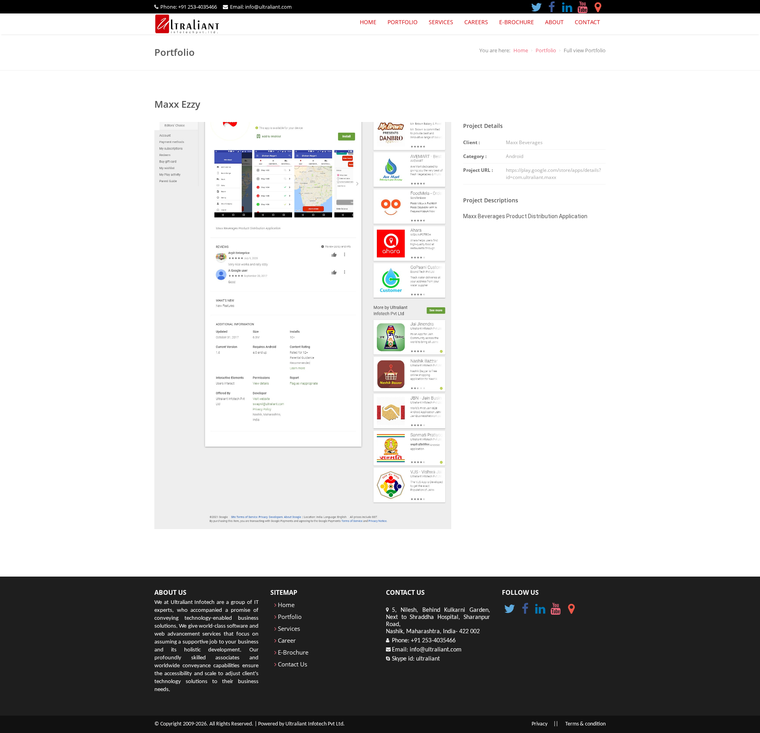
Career (286, 640)
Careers (476, 22)
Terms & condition (585, 724)
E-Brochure (292, 652)
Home (368, 22)
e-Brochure (516, 22)
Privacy (539, 724)
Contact (587, 22)
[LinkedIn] (567, 6)
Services (441, 22)
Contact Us (291, 664)
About (554, 22)
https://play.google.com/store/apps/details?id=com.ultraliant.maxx (553, 174)
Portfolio (403, 22)
